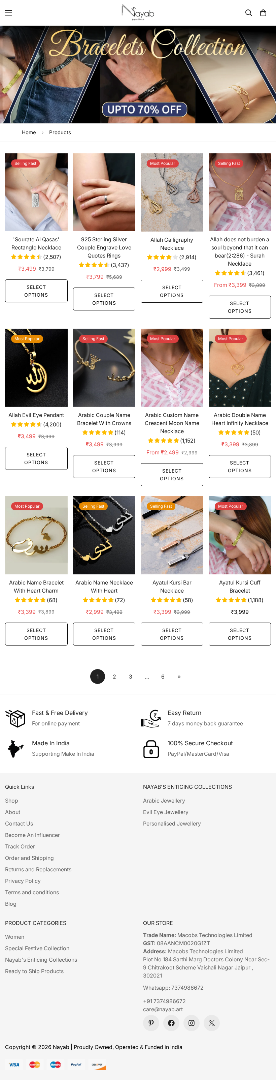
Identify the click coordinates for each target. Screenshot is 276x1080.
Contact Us (19, 823)
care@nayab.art (163, 1009)
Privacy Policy (23, 880)
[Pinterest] (151, 1023)
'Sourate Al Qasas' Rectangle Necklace (36, 243)
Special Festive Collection (37, 948)
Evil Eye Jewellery (165, 812)
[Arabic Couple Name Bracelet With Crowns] (104, 368)
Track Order (20, 846)
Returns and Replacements (38, 869)
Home (29, 132)
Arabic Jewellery (164, 800)
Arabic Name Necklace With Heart (104, 586)
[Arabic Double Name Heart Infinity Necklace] (240, 368)
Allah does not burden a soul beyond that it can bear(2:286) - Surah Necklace (239, 251)
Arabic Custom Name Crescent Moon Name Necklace (172, 423)
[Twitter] (212, 1023)
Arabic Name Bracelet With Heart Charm (36, 586)
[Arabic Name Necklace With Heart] (104, 535)
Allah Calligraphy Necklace (171, 243)
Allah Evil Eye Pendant (36, 415)
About (12, 812)
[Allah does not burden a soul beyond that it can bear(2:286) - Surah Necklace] (240, 192)
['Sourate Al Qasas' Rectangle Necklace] (36, 192)
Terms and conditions (32, 892)
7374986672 (187, 987)
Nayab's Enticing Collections (41, 959)
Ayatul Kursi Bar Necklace (172, 586)
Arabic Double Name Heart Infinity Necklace (239, 419)
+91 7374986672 (164, 1001)
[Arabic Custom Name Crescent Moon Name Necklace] (172, 368)
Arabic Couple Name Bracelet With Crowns (104, 419)
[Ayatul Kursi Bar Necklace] (172, 535)
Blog (10, 903)
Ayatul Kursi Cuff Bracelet (240, 586)
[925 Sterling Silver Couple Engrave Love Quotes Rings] (104, 192)
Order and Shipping (29, 857)
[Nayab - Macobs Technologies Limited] (138, 13)
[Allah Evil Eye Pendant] (36, 368)
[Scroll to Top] (263, 1043)
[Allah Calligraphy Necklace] (172, 192)
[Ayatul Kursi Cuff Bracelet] (240, 535)
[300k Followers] (171, 1023)
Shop (11, 800)
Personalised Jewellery (172, 823)
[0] (263, 13)
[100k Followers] (191, 1023)
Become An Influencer (32, 835)
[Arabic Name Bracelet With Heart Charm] (36, 535)
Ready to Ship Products (34, 971)
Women (14, 936)
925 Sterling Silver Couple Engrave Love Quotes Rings (104, 247)
